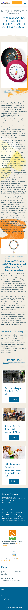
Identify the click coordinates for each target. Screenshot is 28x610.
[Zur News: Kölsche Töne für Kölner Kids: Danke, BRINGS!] (14, 414)
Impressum (3, 592)
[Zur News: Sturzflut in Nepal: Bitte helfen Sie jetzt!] (14, 376)
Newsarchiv (17, 10)
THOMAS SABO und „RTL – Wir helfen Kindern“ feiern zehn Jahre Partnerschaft (14, 12)
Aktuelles (6, 10)
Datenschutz (3, 595)
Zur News (14, 399)
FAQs (2, 589)
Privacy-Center (4, 602)
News (11, 10)
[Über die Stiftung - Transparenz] (12, 534)
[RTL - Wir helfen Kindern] (5, 2)
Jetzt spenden (17, 2)
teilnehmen (17, 324)
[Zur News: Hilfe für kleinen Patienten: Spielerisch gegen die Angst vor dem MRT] (14, 452)
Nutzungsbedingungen (6, 598)
